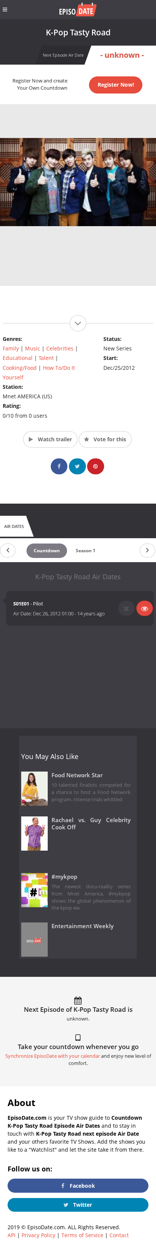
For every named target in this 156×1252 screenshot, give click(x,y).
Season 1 (85, 550)
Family (11, 348)
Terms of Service (82, 1235)
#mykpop (64, 876)
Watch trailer (54, 439)
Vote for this (109, 439)
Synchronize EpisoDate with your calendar (52, 1056)
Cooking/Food (20, 367)
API (12, 1235)
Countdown (47, 550)
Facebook (81, 1185)
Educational (18, 357)
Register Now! (116, 84)
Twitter (82, 1204)
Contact (119, 1235)
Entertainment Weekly (82, 926)
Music (32, 348)
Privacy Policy (38, 1235)
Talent (46, 357)
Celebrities (59, 348)
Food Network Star (77, 775)
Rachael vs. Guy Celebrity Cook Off (91, 823)
